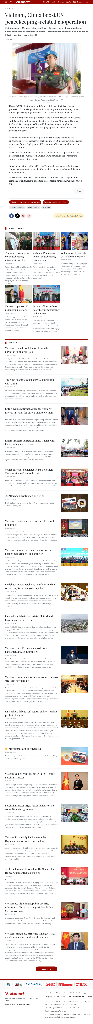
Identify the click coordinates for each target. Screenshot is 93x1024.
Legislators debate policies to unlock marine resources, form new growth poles (30, 586)
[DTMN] (57, 984)
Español (68, 2)
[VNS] (26, 984)
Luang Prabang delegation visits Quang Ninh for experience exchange (30, 442)
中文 (74, 2)
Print (23, 215)
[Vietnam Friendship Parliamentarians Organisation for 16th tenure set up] (74, 844)
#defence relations (17, 207)
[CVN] (42, 984)
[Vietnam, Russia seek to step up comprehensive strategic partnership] (74, 684)
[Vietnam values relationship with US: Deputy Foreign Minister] (74, 781)
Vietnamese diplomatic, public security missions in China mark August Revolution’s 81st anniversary (30, 907)
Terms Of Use (70, 993)
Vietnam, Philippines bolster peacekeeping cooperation (44, 256)
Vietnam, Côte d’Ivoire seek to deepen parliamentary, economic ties (26, 649)
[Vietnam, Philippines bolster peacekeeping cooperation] (46, 241)
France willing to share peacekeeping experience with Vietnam (46, 310)
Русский (80, 2)
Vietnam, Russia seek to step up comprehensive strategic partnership (31, 678)
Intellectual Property (56, 993)
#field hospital (33, 207)
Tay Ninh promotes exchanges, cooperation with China (29, 381)
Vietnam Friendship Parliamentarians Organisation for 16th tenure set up (26, 839)
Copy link (29, 215)
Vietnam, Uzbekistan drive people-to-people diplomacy (30, 522)
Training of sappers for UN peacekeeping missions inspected (17, 256)
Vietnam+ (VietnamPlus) (23, 2)
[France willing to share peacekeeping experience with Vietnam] (46, 294)
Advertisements (78, 996)
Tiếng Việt (46, 2)
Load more (46, 969)
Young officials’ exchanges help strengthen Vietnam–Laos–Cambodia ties (29, 471)
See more (14, 342)
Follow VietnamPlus (62, 216)
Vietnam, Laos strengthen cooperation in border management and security (28, 551)
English (54, 2)
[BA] (73, 984)
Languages (49, 996)
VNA (57, 996)
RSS (78, 993)
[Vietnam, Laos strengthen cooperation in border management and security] (74, 557)
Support (85, 993)
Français (61, 2)
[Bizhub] (10, 984)
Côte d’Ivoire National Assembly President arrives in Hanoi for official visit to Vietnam (29, 410)
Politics (9, 8)
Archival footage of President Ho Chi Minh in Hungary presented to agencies (30, 870)
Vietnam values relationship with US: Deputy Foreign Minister (30, 775)
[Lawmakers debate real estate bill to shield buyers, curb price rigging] (74, 623)
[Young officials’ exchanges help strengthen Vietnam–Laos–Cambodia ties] (74, 477)
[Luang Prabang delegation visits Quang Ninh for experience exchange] (74, 448)
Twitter (17, 215)
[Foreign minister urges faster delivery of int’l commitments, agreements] (74, 813)
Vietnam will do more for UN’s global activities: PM (74, 254)
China (47, 207)
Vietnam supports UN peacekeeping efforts (16, 308)
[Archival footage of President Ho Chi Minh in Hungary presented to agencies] (74, 876)
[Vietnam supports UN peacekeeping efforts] (18, 294)
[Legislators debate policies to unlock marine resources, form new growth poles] (74, 592)
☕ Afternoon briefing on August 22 (24, 496)
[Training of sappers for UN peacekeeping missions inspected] (18, 241)
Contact (89, 996)
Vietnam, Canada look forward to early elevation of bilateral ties (26, 349)
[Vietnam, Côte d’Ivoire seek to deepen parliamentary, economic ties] (74, 655)
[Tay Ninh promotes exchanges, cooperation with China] (74, 387)
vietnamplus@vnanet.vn (58, 1011)
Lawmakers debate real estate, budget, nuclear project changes (31, 713)
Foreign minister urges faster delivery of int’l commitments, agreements (30, 807)
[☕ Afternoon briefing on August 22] (74, 503)
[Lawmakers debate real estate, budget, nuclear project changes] (74, 719)
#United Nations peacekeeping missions (25, 202)
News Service (66, 996)
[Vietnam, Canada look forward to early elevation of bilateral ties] (74, 355)
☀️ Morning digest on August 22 (23, 748)
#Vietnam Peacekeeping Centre (55, 202)
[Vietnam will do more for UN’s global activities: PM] (74, 241)
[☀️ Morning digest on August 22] (74, 756)
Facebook (11, 215)
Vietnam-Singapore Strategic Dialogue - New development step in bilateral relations (30, 935)
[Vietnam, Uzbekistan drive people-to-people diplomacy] (74, 528)
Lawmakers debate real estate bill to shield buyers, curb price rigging (29, 618)
